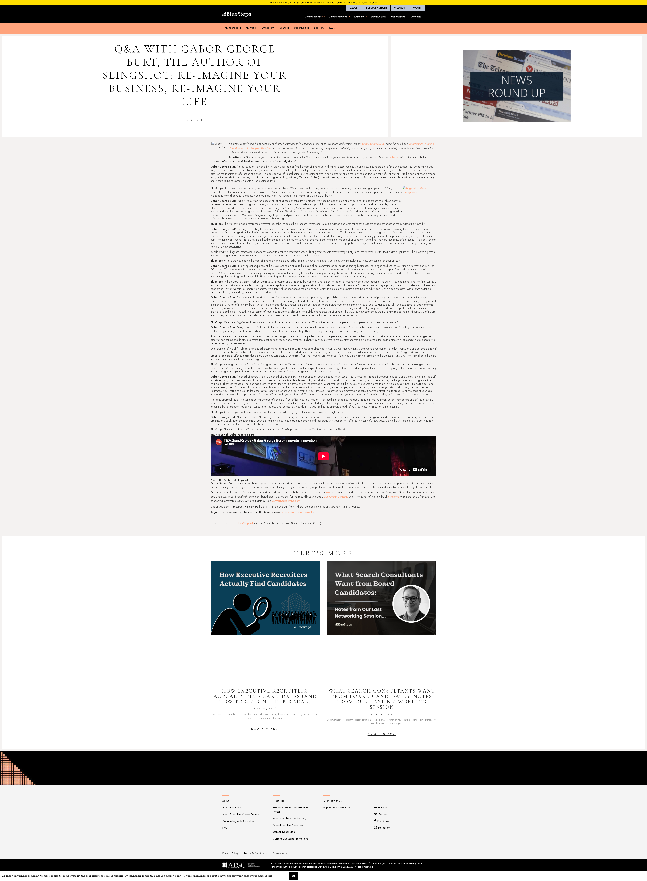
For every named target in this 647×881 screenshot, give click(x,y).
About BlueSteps (232, 807)
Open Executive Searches (288, 825)
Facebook (383, 821)
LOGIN (355, 7)
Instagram (384, 827)
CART (418, 7)
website (393, 157)
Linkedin (383, 807)
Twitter (382, 814)
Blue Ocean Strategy (336, 496)
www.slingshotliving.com (286, 501)
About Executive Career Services (241, 814)
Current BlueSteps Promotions (290, 838)
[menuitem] (314, 16)
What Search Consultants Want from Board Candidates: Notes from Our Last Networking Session (382, 699)
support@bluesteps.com (338, 807)
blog (328, 492)
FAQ (224, 827)
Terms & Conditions (255, 853)
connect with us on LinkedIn (297, 512)
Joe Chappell (245, 523)
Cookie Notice (281, 853)
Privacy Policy (230, 853)
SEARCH (400, 7)
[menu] (363, 16)
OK (294, 876)
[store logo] (236, 14)
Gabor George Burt (373, 144)
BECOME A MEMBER (377, 7)
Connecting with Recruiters (238, 821)
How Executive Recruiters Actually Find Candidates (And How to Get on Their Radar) (265, 696)
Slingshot (393, 496)
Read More (265, 729)
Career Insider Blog (284, 832)
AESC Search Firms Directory (289, 818)
